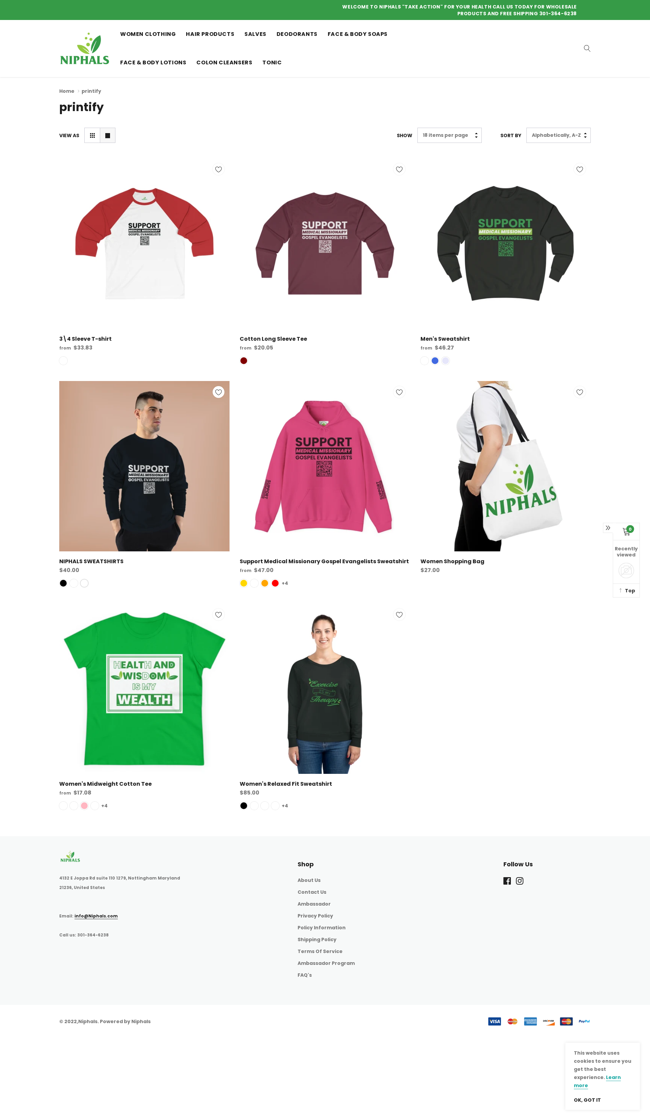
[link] (398, 609)
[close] (499, 475)
